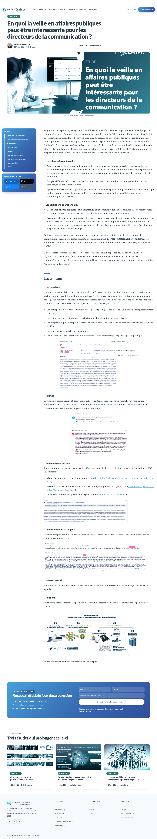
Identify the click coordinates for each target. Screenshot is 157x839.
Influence (42, 9)
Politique (52, 9)
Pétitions (11, 167)
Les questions (12, 147)
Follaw (123, 810)
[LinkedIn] (9, 821)
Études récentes (94, 806)
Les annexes (12, 144)
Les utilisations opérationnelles (18, 140)
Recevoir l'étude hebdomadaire (88, 46)
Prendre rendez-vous (128, 814)
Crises (33, 9)
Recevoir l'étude (146, 9)
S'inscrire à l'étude (127, 818)
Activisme (93, 9)
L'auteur (91, 810)
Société (62, 9)
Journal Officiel (13, 163)
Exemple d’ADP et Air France (111, 494)
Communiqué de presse (15, 155)
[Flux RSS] (20, 821)
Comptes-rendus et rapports (17, 159)
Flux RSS (91, 814)
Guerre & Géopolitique (77, 9)
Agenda (10, 151)
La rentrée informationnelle (17, 136)
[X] (14, 821)
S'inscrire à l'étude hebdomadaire (111, 702)
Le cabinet (125, 806)
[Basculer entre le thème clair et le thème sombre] (135, 9)
